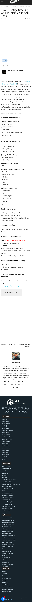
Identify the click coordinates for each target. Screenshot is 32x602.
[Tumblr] (23, 385)
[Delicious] (9, 408)
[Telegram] (13, 412)
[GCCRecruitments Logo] (16, 402)
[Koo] (19, 408)
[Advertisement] (16, 42)
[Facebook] (12, 382)
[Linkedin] (19, 382)
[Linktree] (25, 412)
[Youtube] (17, 387)
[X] (26, 385)
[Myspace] (26, 382)
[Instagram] (16, 382)
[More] (29, 22)
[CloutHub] (9, 382)
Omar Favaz (16, 362)
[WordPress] (14, 387)
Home (2, 6)
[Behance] (5, 382)
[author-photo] (16, 360)
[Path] (5, 385)
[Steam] (19, 385)
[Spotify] (16, 385)
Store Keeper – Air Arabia (8, 344)
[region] (16, 588)
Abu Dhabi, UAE (8, 63)
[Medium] (23, 382)
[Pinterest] (9, 385)
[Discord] (12, 408)
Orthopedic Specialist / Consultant (25, 345)
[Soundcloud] (12, 385)
